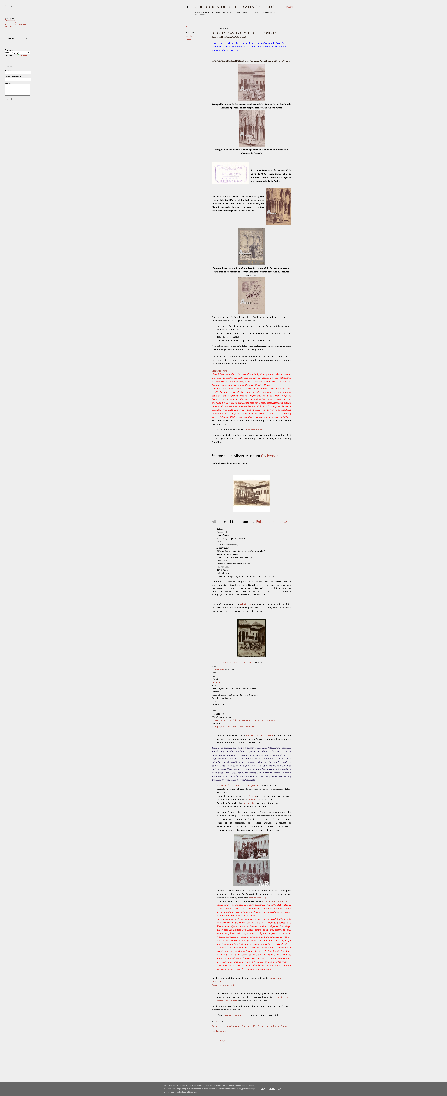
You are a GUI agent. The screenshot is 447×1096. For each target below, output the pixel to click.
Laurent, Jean (218, 669)
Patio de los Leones (272, 521)
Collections (270, 455)
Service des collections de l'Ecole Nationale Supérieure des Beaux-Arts (243, 720)
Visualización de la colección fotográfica (237, 785)
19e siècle (216, 682)
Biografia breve (219, 370)
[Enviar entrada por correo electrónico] (222, 1021)
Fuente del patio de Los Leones (237, 663)
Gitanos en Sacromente (235, 1015)
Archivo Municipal (253, 429)
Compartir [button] (190, 27)
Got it (281, 1088)
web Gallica (246, 604)
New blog (9, 26)
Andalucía (190, 36)
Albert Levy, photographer (15, 24)
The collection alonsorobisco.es (11, 21)
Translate (23, 55)
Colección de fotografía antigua (235, 7)
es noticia (249, 803)
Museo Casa (254, 799)
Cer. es (252, 796)
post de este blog (257, 897)
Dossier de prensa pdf (223, 985)
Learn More (268, 1088)
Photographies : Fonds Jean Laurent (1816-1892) (233, 726)
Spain (188, 39)
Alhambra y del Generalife (259, 735)
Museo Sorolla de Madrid (274, 901)
